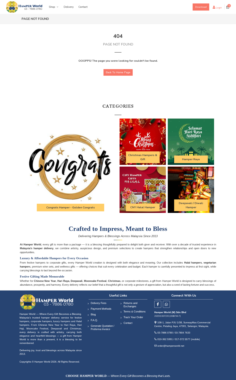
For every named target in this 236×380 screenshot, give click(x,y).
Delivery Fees (98, 303)
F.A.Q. (94, 320)
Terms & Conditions (135, 311)
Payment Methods (101, 308)
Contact (128, 322)
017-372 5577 (182, 339)
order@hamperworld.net (170, 345)
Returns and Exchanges (130, 305)
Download (201, 7)
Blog (93, 314)
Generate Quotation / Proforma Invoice (102, 327)
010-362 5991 (165, 339)
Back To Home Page (118, 72)
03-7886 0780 (165, 332)
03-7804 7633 (182, 332)
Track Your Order (133, 317)
